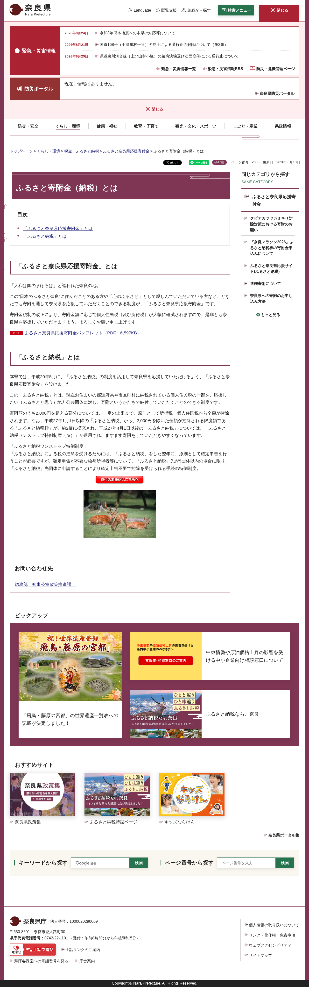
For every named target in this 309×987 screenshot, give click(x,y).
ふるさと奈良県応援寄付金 (126, 151)
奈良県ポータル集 (283, 835)
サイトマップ (260, 955)
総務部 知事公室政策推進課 (45, 584)
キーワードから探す (43, 863)
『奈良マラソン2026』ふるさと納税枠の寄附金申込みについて (272, 248)
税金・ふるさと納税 (81, 151)
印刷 (221, 162)
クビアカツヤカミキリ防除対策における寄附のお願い (271, 224)
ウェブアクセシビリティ (270, 945)
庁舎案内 (87, 961)
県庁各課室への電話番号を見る (41, 961)
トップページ (21, 151)
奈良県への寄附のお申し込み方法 (271, 298)
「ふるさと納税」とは (45, 236)
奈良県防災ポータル (277, 93)
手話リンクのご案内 (82, 950)
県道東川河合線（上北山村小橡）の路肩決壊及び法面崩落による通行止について (169, 56)
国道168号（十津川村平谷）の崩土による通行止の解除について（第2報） (164, 45)
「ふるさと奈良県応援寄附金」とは (58, 228)
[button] (139, 10)
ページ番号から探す (189, 863)
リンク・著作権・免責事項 (272, 935)
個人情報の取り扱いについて (274, 925)
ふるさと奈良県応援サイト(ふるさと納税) (271, 269)
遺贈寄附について (265, 283)
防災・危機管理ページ (275, 69)
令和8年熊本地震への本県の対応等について (137, 33)
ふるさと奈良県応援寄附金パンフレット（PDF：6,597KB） (83, 333)
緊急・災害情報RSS (225, 69)
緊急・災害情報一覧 (178, 69)
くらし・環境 (48, 151)
